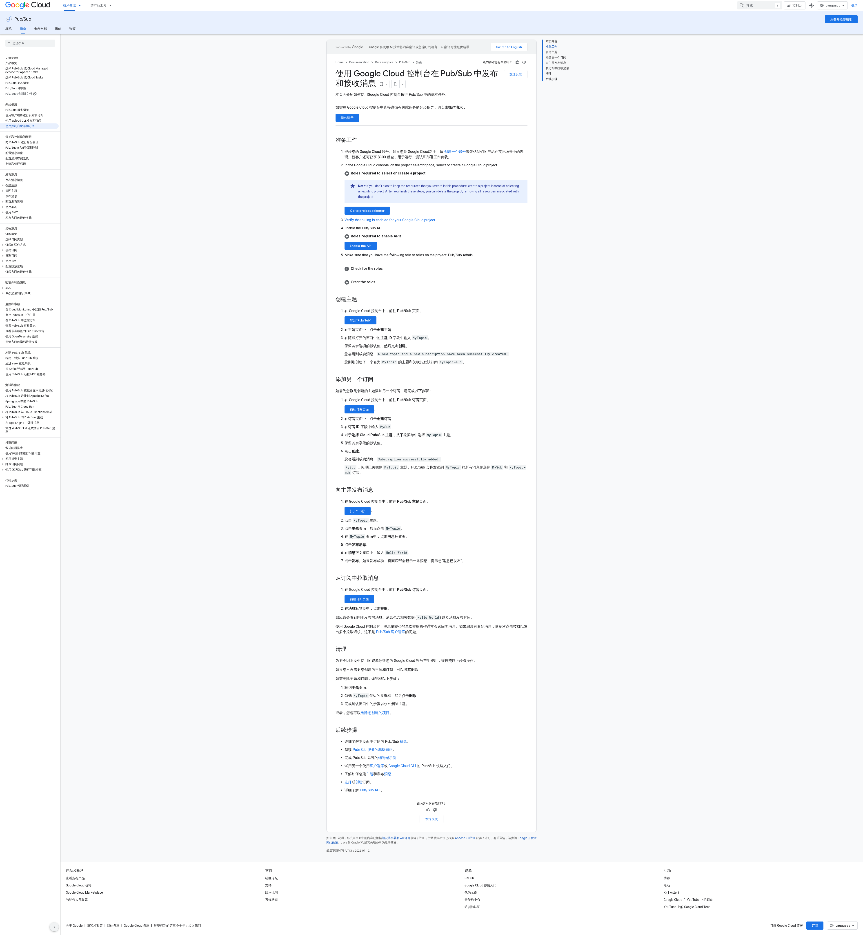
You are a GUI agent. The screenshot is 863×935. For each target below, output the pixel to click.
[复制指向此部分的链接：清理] (350, 649)
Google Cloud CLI (402, 766)
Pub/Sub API (370, 790)
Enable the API (360, 246)
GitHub (469, 878)
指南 (23, 29)
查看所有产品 (75, 878)
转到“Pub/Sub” (360, 320)
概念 (403, 741)
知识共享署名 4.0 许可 (396, 838)
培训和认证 (472, 907)
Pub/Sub (22, 19)
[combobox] (759, 5)
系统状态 (271, 900)
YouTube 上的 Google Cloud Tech (687, 907)
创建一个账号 (454, 152)
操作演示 (347, 118)
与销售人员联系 (77, 900)
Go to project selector (367, 211)
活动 (667, 885)
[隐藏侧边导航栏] (54, 926)
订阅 (815, 926)
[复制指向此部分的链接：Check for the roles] (387, 268)
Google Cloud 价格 (78, 885)
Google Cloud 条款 (136, 925)
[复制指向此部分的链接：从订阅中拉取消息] (383, 578)
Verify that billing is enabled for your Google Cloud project (390, 220)
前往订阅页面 (359, 409)
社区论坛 (271, 878)
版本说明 (271, 892)
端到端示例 (387, 758)
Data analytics (384, 62)
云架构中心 (472, 900)
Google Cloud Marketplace (84, 892)
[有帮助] (517, 62)
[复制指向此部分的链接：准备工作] (361, 140)
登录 (854, 5)
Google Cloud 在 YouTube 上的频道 (688, 900)
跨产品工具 (98, 5)
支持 (268, 885)
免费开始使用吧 (841, 19)
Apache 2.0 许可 (465, 838)
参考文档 (40, 29)
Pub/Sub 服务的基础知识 (373, 750)
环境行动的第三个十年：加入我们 (177, 925)
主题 (369, 774)
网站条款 (113, 925)
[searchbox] (30, 43)
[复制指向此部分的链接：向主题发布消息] (377, 490)
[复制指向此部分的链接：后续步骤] (361, 730)
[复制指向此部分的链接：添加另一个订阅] (377, 379)
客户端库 (377, 766)
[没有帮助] (524, 62)
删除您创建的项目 (375, 713)
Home (339, 62)
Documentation (359, 62)
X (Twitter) (671, 892)
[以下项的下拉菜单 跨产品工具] (111, 5)
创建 (359, 782)
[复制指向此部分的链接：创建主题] (361, 299)
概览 (8, 29)
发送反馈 (515, 74)
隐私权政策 (95, 925)
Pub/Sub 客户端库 (390, 632)
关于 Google (74, 925)
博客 (667, 878)
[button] (29, 185)
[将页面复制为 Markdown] (395, 84)
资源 (72, 29)
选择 (348, 782)
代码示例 (471, 892)
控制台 (797, 5)
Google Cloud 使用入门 (480, 885)
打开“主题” (357, 511)
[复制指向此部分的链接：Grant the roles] (379, 282)
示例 (58, 29)
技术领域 (69, 5)
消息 (387, 774)
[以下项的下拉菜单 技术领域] (81, 5)
